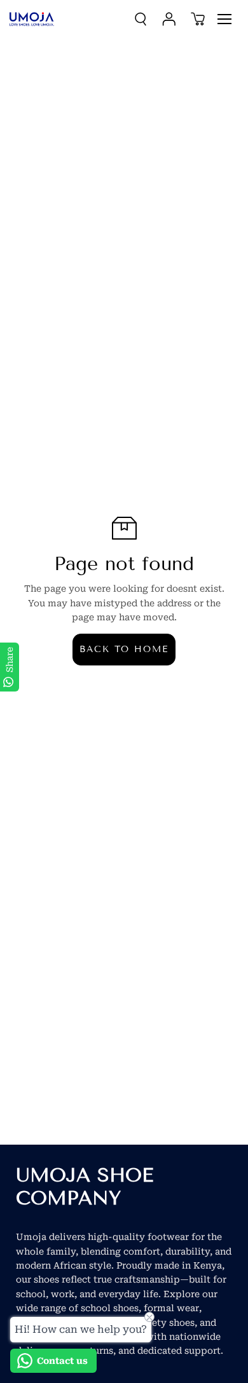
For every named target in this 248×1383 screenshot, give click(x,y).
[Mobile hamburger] (224, 19)
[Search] (140, 19)
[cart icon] (197, 19)
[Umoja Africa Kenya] (32, 19)
